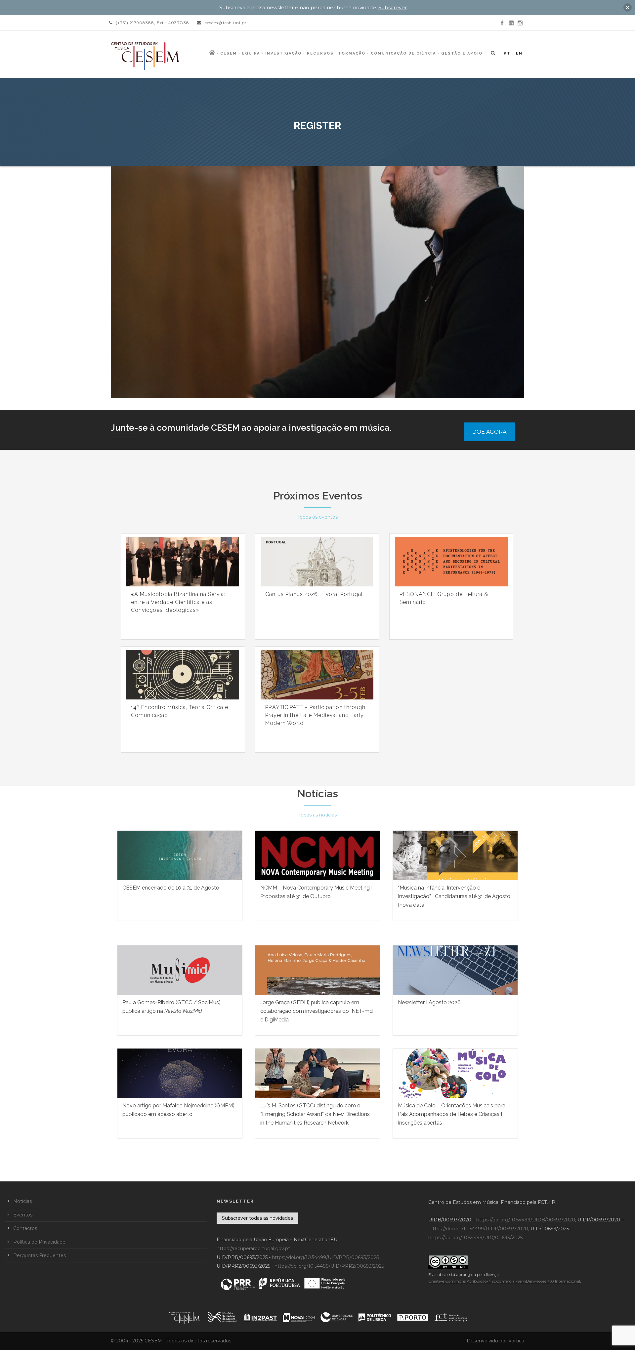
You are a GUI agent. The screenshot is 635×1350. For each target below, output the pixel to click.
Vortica (516, 1341)
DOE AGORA (489, 432)
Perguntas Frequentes (39, 1255)
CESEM (228, 53)
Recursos (320, 53)
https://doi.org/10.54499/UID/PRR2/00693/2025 (329, 1266)
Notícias (317, 793)
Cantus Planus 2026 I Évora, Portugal (314, 594)
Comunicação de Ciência (403, 53)
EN (519, 53)
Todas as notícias (317, 815)
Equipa (251, 53)
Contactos (25, 1228)
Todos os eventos (317, 517)
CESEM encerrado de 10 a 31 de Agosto (170, 888)
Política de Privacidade (39, 1242)
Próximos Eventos (317, 496)
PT (507, 53)
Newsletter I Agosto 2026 (429, 1002)
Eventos (22, 1215)
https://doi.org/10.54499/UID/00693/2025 (475, 1238)
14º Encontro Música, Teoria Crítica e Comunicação (179, 711)
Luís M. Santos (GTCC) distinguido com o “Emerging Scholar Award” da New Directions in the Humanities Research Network (315, 1114)
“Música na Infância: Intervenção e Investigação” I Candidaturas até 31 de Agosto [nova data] (454, 896)
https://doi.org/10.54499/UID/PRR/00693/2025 (325, 1257)
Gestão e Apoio (462, 53)
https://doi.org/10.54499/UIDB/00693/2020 (525, 1220)
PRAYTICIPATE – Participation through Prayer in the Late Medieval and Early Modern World (315, 715)
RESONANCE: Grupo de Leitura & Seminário (444, 598)
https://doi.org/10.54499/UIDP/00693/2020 (479, 1229)
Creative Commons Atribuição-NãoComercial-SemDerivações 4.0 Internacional (504, 1281)
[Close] (627, 7)
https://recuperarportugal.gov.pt (253, 1248)
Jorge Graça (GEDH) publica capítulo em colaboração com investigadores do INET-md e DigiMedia (316, 1011)
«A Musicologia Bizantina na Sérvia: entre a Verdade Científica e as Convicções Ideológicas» (178, 602)
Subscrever (392, 7)
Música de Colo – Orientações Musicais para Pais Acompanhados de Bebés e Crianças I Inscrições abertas (451, 1114)
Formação (352, 53)
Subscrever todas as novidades (257, 1218)
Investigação (283, 53)
